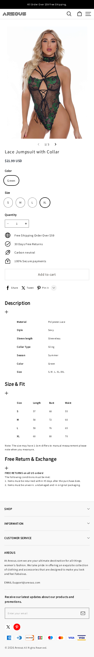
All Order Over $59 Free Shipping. (47, 4)
